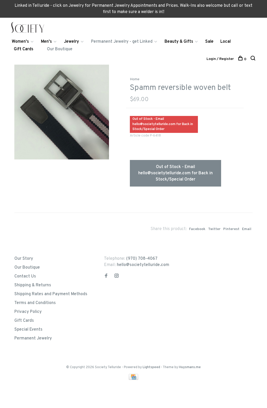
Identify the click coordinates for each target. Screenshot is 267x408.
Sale (209, 41)
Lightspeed (151, 367)
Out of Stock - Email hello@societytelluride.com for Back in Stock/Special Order (175, 173)
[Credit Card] (133, 378)
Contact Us (25, 276)
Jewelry (71, 41)
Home (134, 79)
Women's (20, 41)
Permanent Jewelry (33, 338)
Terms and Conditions (35, 303)
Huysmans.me (190, 367)
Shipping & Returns (32, 285)
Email (246, 229)
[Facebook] (106, 276)
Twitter (214, 229)
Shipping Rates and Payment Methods (50, 294)
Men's (46, 41)
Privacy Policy (28, 311)
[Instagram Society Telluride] (116, 276)
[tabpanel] (61, 112)
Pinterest (231, 229)
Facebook (197, 229)
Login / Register (220, 59)
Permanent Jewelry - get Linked (122, 41)
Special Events (28, 329)
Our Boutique (59, 49)
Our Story (23, 258)
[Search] (254, 59)
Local (225, 41)
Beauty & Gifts (179, 41)
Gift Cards (23, 49)
